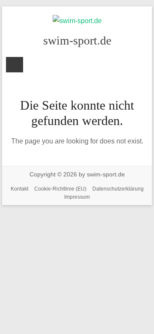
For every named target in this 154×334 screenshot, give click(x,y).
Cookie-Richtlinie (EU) (60, 189)
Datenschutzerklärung (118, 189)
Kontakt (19, 189)
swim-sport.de (77, 40)
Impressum (77, 197)
